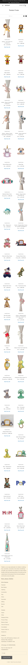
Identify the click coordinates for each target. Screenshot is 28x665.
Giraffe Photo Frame (7, 377)
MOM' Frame (7, 526)
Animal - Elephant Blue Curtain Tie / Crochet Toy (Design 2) (20, 226)
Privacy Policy (4, 620)
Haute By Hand (7, 39)
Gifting (2, 601)
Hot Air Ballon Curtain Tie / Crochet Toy (7, 556)
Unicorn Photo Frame (7, 164)
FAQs (2, 615)
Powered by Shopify (17, 662)
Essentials (3, 599)
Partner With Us (5, 629)
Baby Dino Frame (20, 466)
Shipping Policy (4, 617)
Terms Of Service (5, 624)
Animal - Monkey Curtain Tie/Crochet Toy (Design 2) (7, 134)
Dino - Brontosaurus (7, 466)
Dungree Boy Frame (7, 285)
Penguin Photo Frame (7, 431)
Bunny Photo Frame (21, 526)
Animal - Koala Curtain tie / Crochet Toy (20, 134)
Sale (2, 606)
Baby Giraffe (7, 72)
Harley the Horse (7, 496)
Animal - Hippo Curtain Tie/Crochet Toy (21, 195)
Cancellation (4, 627)
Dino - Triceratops (21, 407)
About (2, 612)
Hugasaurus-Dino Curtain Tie (21, 377)
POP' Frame (20, 496)
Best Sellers (4, 587)
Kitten (7, 407)
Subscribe (6, 657)
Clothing (3, 589)
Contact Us (3, 632)
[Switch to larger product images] (23, 16)
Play (2, 594)
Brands (3, 604)
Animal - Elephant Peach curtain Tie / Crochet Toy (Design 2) (21, 317)
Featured (3, 585)
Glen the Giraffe (7, 315)
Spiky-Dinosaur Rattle (20, 436)
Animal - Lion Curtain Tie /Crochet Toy (7, 42)
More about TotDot (7, 578)
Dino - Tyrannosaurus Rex (21, 285)
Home (2, 597)
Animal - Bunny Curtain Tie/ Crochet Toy (7, 103)
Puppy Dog (21, 164)
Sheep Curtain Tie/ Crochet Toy (20, 347)
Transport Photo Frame (20, 256)
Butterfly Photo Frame (7, 194)
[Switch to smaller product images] (26, 16)
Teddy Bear (20, 72)
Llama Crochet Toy (21, 102)
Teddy (7, 347)
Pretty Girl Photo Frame (7, 256)
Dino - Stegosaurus (7, 225)
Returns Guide (4, 622)
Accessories (4, 592)
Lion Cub (21, 41)
